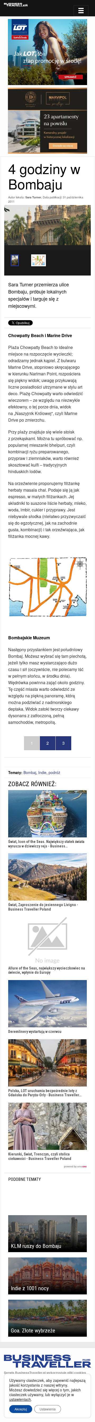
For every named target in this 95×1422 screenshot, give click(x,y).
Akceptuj (21, 1409)
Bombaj (29, 772)
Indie (42, 772)
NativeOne (47, 1167)
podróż (54, 772)
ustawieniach (20, 1399)
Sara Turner (33, 197)
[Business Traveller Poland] (16, 4)
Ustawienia (48, 1409)
